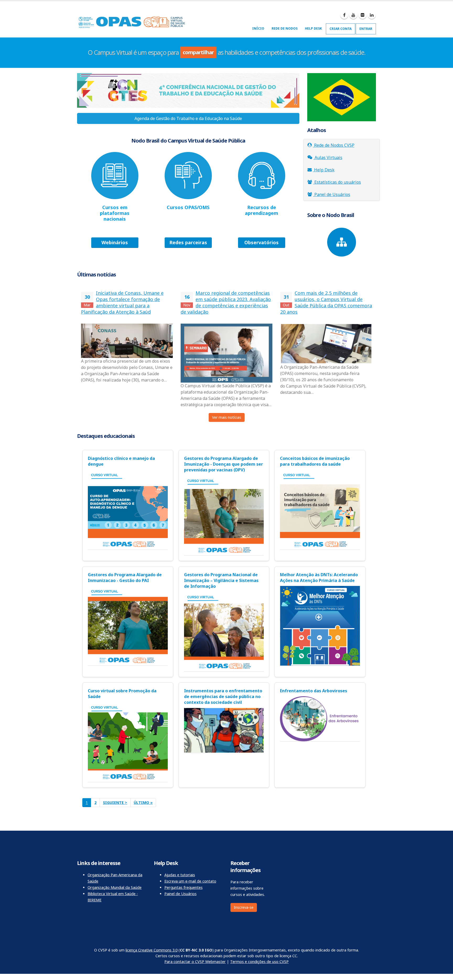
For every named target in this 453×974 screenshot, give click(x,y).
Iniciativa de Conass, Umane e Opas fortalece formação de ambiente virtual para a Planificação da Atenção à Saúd (122, 302)
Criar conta (341, 28)
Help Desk (313, 28)
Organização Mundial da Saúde (115, 887)
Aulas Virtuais (328, 157)
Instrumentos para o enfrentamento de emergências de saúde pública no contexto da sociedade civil (223, 696)
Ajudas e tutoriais (179, 874)
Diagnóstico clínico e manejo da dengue (121, 461)
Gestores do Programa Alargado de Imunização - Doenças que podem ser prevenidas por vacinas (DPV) (223, 464)
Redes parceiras (188, 242)
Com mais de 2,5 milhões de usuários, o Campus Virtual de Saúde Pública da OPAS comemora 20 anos (326, 302)
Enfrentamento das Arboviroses (313, 691)
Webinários (114, 242)
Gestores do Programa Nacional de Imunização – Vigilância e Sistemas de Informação (221, 580)
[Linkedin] (372, 15)
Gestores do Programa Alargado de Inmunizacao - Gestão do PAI (125, 577)
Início (258, 28)
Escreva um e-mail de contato (190, 881)
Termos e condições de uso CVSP (259, 961)
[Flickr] (362, 15)
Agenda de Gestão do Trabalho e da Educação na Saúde (188, 118)
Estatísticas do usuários (337, 182)
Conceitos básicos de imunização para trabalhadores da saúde (315, 461)
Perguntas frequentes (183, 887)
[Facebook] (344, 15)
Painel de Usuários (180, 893)
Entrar (365, 28)
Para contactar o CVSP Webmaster (195, 961)
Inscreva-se (244, 907)
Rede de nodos (285, 28)
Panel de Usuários (331, 194)
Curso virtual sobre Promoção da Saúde (122, 693)
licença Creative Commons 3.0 (151, 950)
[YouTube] (353, 15)
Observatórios (261, 242)
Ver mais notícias (226, 417)
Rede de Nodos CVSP (333, 145)
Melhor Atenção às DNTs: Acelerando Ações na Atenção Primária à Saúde (319, 577)
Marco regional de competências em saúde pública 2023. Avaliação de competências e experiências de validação (226, 302)
